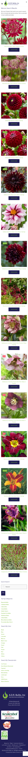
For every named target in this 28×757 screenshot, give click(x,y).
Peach (2, 645)
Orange (3, 643)
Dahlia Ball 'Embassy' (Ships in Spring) (14, 157)
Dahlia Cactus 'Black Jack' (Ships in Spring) (14, 194)
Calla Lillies (4, 606)
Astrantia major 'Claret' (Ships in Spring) (14, 46)
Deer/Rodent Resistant (7, 666)
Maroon (3, 638)
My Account (15, 745)
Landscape (4, 674)
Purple (2, 649)
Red (2, 651)
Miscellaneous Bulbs (6, 619)
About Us (6, 743)
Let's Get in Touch (6, 745)
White (2, 654)
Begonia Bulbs (4, 602)
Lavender (3, 636)
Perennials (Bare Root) (6, 622)
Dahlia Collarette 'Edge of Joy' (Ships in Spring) (14, 231)
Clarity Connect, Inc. (17, 752)
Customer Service (18, 743)
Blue (2, 632)
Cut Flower (4, 664)
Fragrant (3, 668)
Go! (3, 592)
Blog (11, 743)
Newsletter (22, 745)
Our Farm (9, 746)
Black (2, 629)
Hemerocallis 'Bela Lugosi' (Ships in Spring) (14, 459)
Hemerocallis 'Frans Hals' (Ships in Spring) (14, 496)
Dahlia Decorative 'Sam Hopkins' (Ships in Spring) (14, 268)
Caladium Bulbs (5, 604)
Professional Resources (12, 748)
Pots (2, 677)
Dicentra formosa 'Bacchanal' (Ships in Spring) (14, 306)
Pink (2, 647)
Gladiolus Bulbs (5, 615)
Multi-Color (4, 640)
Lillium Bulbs (4, 617)
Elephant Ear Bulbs (6, 613)
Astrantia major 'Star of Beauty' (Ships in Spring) (14, 83)
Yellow (2, 656)
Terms (20, 748)
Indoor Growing (5, 670)
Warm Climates (5, 681)
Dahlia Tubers (4, 611)
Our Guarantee (16, 746)
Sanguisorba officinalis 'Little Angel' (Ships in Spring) (14, 571)
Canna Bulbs (4, 609)
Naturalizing (4, 672)
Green (2, 634)
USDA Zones (4, 679)
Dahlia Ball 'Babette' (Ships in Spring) (14, 120)
